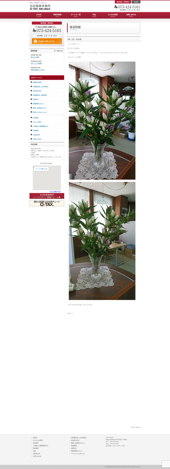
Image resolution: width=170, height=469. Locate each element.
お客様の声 (36, 134)
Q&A (34, 451)
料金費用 (36, 130)
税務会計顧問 (37, 82)
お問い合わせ (37, 139)
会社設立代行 (37, 91)
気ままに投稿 (35, 57)
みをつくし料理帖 (36, 63)
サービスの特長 (38, 440)
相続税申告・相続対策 (40, 95)
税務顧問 (74, 445)
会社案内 (36, 117)
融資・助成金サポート (40, 108)
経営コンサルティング (40, 112)
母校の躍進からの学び (38, 70)
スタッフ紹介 (37, 122)
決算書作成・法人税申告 (40, 86)
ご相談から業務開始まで (40, 126)
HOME (35, 437)
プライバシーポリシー (78, 453)
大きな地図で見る (55, 191)
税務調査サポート (38, 103)
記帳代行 (36, 99)
